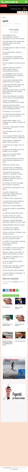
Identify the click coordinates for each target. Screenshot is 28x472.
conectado (15, 281)
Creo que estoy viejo (20, 341)
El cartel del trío (6, 307)
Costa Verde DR (6, 467)
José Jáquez (18, 23)
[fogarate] (14, 391)
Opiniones (6, 25)
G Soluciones (15, 469)
